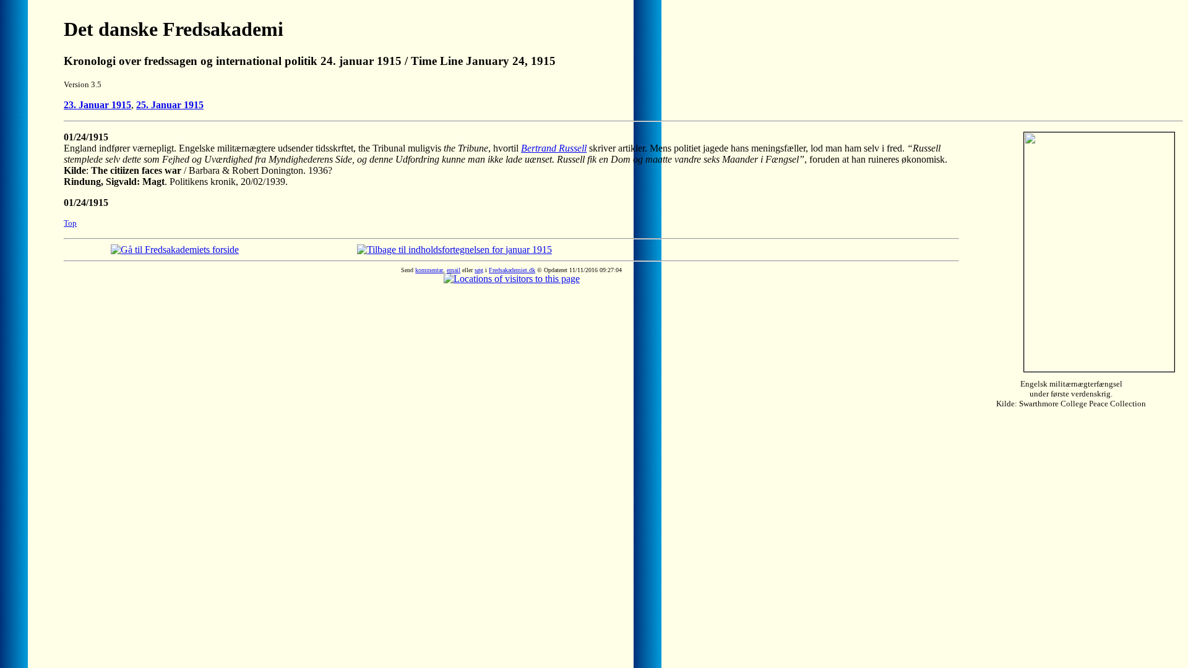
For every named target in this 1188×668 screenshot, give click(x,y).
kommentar (429, 270)
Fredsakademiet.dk (512, 270)
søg (479, 270)
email (453, 270)
